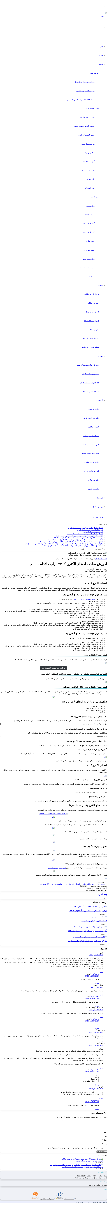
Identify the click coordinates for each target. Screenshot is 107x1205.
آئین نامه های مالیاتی (87, 161)
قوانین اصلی (94, 73)
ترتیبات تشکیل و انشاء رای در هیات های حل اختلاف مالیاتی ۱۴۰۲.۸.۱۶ (78, 538)
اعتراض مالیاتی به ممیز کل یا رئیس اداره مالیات (87, 941)
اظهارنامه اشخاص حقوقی (90, 453)
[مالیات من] (102, 16)
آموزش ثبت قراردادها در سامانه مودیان (89, 1161)
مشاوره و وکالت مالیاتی (90, 374)
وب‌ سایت (103, 1144)
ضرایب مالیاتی (94, 329)
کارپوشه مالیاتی (43, 884)
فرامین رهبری (89, 153)
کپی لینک (83, 886)
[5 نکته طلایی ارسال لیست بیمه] (95, 917)
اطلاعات (100, 285)
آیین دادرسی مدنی (88, 232)
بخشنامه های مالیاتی (87, 117)
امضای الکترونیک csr (73, 884)
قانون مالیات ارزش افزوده (85, 91)
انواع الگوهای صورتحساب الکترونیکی (90, 530)
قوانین (101, 64)
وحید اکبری (102, 894)
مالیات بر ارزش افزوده (91, 418)
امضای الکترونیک (89, 884)
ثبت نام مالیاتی (93, 427)
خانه (105, 559)
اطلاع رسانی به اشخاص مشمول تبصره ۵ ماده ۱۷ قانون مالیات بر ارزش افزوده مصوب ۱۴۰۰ (71, 541)
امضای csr (101, 884)
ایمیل (104, 1140)
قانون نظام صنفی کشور (86, 268)
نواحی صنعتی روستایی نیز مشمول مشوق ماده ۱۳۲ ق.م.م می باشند (79, 536)
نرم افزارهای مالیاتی (91, 294)
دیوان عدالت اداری (88, 170)
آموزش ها (99, 400)
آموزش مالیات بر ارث (91, 471)
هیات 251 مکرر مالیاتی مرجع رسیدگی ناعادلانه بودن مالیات (82, 1167)
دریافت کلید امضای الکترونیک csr (53, 668)
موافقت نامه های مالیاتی (90, 338)
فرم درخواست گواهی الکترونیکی (83, 599)
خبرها (101, 46)
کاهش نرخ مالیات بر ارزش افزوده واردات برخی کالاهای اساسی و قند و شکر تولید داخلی (72, 545)
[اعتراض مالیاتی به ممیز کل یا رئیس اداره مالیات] (89, 937)
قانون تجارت (90, 241)
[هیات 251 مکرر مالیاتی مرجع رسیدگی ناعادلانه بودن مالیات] (76, 1165)
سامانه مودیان (57, 884)
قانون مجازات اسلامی (86, 214)
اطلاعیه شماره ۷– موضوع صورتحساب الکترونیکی (85, 528)
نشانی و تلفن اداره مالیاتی (90, 347)
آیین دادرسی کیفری (87, 223)
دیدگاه (104, 1132)
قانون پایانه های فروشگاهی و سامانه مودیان (79, 99)
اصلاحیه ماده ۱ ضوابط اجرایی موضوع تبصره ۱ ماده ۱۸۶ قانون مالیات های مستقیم (74, 540)
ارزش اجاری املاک (92, 312)
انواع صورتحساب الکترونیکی (93, 532)
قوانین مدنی (90, 206)
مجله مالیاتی (99, 559)
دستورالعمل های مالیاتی (86, 135)
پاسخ (101, 972)
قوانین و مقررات (101, 1178)
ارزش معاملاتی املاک (91, 321)
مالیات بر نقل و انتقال (91, 462)
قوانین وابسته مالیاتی (91, 108)
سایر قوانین (95, 197)
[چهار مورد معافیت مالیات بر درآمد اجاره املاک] (90, 906)
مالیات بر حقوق (93, 409)
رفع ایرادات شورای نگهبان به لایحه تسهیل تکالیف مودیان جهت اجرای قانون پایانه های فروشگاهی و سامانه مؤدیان (64, 543)
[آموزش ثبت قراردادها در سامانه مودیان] (82, 1159)
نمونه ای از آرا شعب (87, 144)
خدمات (100, 356)
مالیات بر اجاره (93, 489)
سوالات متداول (88, 1178)
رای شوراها (90, 179)
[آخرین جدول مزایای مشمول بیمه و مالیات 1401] (90, 927)
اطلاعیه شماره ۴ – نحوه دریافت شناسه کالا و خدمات (85, 534)
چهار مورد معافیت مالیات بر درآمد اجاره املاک (88, 911)
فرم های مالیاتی (93, 303)
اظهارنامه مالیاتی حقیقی (90, 444)
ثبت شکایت (77, 1178)
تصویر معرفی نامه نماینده (57, 868)
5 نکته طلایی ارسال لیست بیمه (94, 920)
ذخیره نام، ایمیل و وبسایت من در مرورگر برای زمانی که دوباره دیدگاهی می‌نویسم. (76, 1148)
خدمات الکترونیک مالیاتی (90, 391)
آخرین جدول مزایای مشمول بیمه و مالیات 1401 (87, 931)
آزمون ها (100, 498)
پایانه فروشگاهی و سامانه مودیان (87, 365)
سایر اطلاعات (89, 188)
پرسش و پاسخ (98, 506)
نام (105, 1136)
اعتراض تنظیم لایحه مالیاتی (89, 383)
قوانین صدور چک (88, 259)
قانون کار (91, 276)
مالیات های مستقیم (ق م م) (84, 82)
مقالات (100, 55)
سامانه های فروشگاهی (91, 436)
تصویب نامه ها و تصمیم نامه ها (83, 126)
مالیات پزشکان (93, 480)
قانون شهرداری (89, 250)
